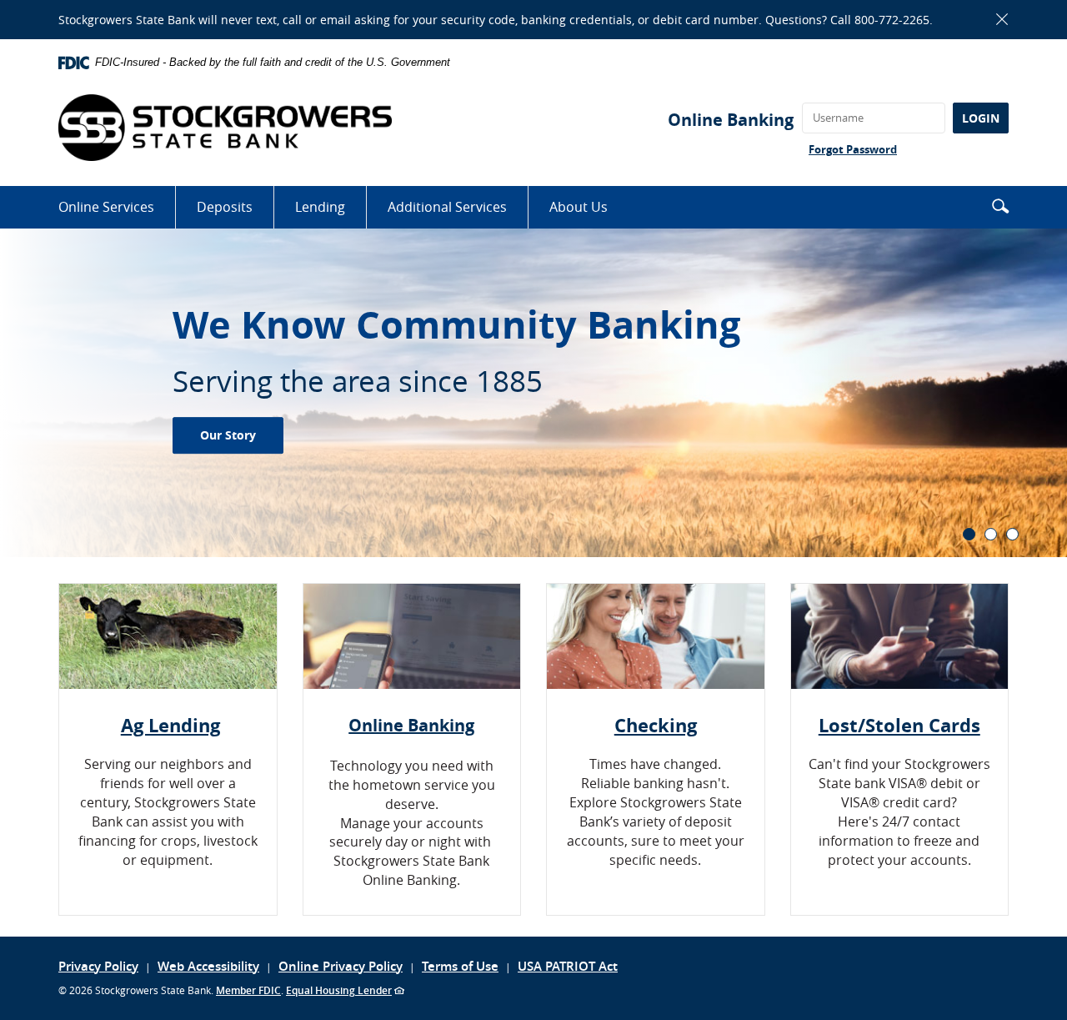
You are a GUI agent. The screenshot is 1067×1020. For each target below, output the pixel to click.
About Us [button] (578, 207)
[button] (1000, 206)
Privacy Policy (98, 966)
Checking (655, 725)
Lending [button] (320, 207)
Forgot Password (853, 149)
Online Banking (731, 119)
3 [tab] (1012, 534)
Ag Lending (170, 725)
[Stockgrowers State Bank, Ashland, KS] (225, 128)
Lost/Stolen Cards (899, 725)
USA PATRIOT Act (568, 966)
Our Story (228, 435)
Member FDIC (248, 990)
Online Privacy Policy (340, 966)
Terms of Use (460, 966)
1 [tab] (969, 534)
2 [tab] (990, 534)
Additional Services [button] (447, 207)
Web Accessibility (208, 966)
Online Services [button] (106, 207)
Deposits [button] (225, 207)
